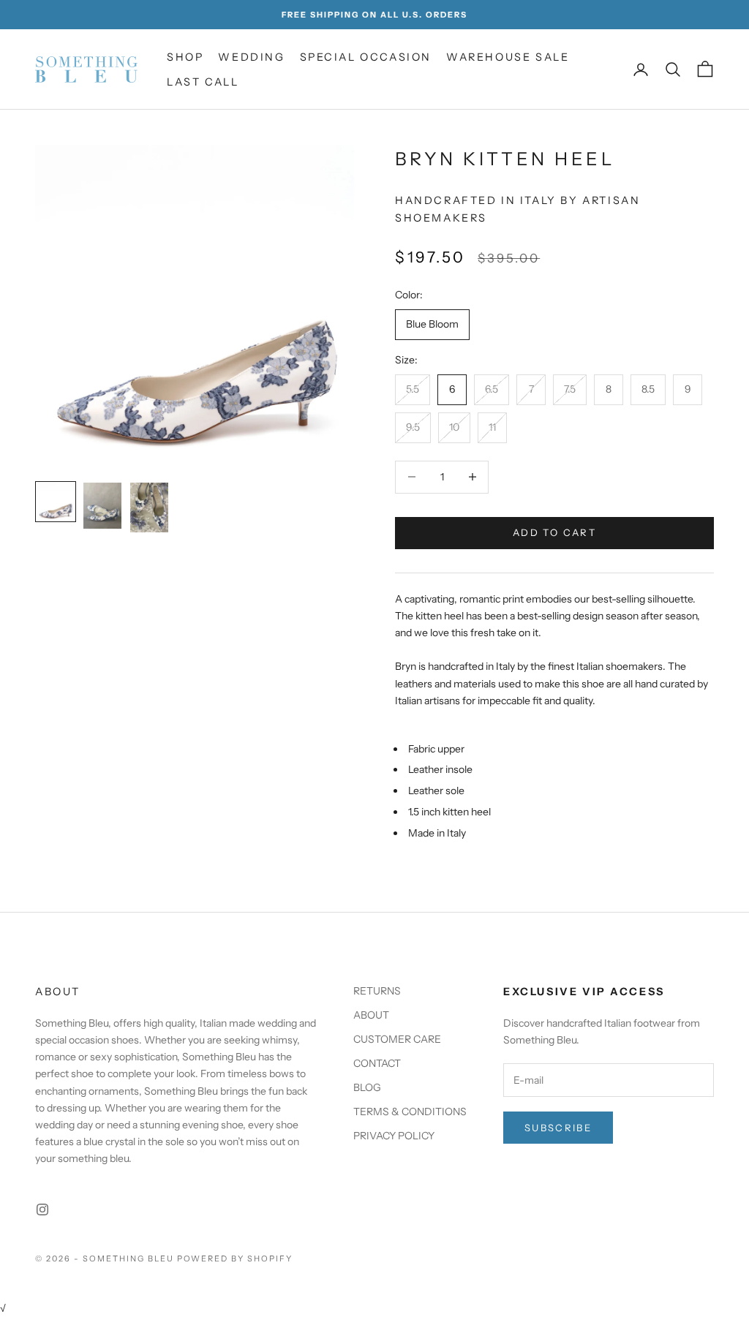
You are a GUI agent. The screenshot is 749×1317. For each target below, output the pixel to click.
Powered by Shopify (235, 1258)
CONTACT (377, 1063)
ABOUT (371, 1015)
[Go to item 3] (149, 507)
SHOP (185, 57)
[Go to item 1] (55, 501)
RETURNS (377, 990)
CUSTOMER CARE (397, 1039)
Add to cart (554, 532)
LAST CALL (202, 81)
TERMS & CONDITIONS (410, 1111)
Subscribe (558, 1127)
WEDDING (251, 57)
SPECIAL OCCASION (366, 57)
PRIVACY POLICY (393, 1135)
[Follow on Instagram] (42, 1209)
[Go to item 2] (102, 505)
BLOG (367, 1087)
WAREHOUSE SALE (507, 57)
